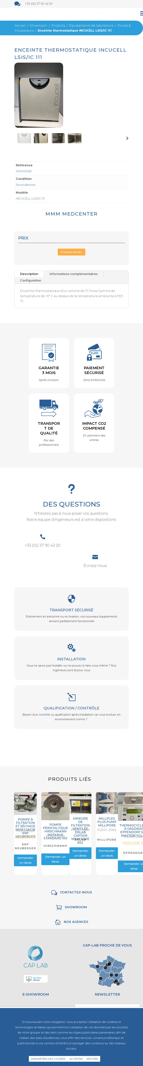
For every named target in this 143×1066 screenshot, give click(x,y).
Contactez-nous (76, 892)
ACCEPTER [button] (76, 1058)
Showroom (76, 907)
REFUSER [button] (92, 1058)
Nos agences (76, 922)
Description (29, 274)
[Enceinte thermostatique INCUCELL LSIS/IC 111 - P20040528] (38, 126)
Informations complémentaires (74, 274)
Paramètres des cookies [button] (48, 1058)
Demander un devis (25, 860)
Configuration (30, 280)
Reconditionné (26, 185)
